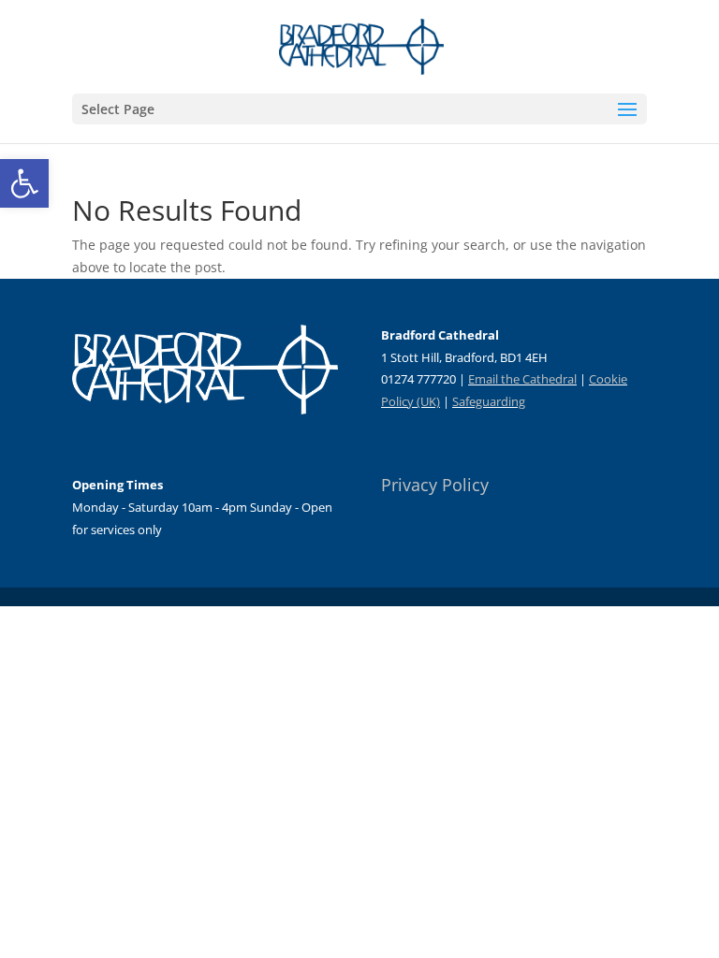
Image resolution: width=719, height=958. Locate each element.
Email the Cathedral (522, 378)
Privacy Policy (435, 484)
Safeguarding (488, 401)
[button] (24, 183)
